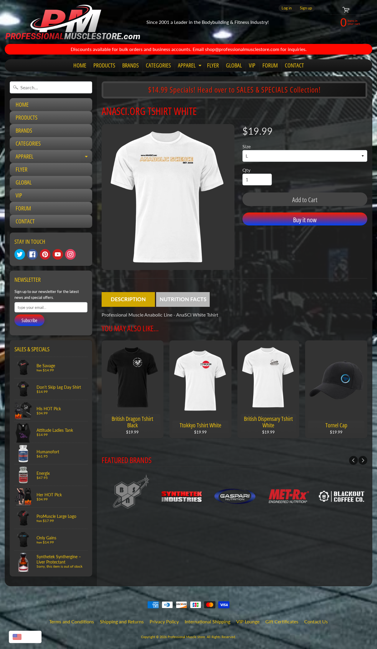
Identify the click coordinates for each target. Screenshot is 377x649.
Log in (287, 8)
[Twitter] (19, 254)
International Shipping (207, 621)
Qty (246, 170)
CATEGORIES (158, 65)
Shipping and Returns (122, 621)
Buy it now (305, 219)
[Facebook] (32, 254)
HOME (79, 65)
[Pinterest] (45, 254)
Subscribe (29, 320)
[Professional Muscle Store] (72, 22)
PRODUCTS (104, 65)
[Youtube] (57, 254)
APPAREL (190, 66)
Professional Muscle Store (186, 637)
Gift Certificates (281, 621)
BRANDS (130, 65)
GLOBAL (234, 65)
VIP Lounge (247, 621)
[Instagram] (70, 254)
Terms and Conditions (71, 621)
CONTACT (294, 65)
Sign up (306, 8)
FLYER (213, 65)
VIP (252, 65)
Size (246, 146)
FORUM (270, 65)
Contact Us (316, 621)
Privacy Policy (164, 621)
